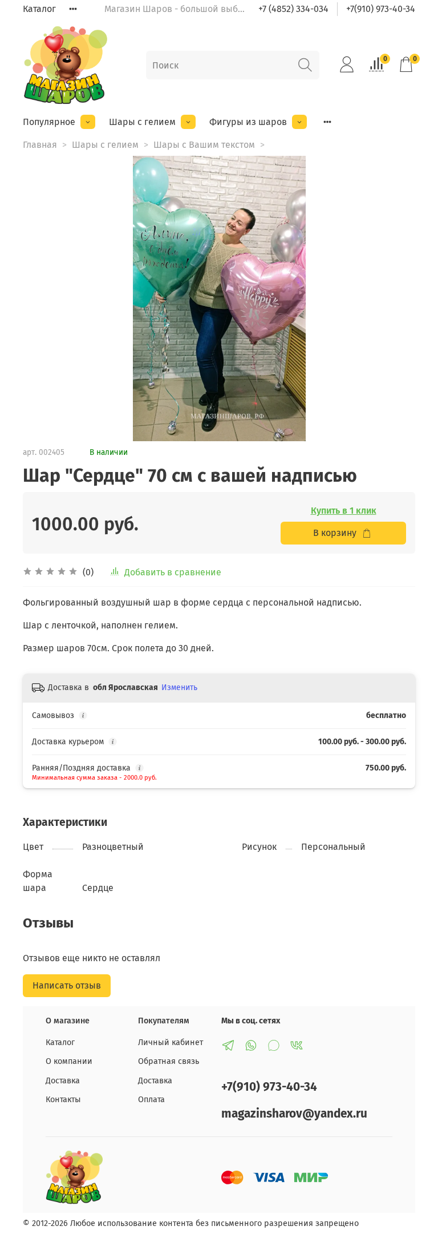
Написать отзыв (67, 985)
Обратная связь (168, 1061)
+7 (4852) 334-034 (293, 8)
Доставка (63, 1081)
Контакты (63, 1099)
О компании (69, 1061)
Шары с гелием (142, 121)
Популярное (49, 121)
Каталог (39, 8)
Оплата (151, 1099)
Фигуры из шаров (248, 121)
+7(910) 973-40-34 (380, 8)
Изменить (179, 687)
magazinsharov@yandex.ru (294, 1114)
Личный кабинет (170, 1042)
